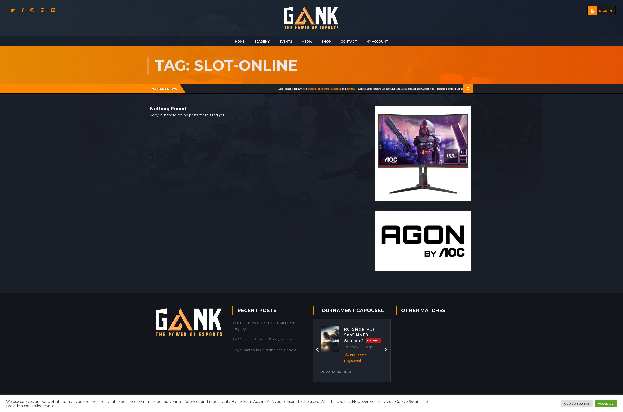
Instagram (306, 88)
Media (307, 41)
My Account (377, 41)
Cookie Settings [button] (577, 403)
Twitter (332, 88)
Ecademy (262, 41)
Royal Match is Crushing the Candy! (264, 350)
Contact (349, 41)
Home (240, 41)
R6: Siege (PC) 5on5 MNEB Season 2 (361, 335)
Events (285, 41)
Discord (294, 88)
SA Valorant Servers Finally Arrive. (262, 339)
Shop (326, 41)
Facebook (318, 88)
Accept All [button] (606, 403)
